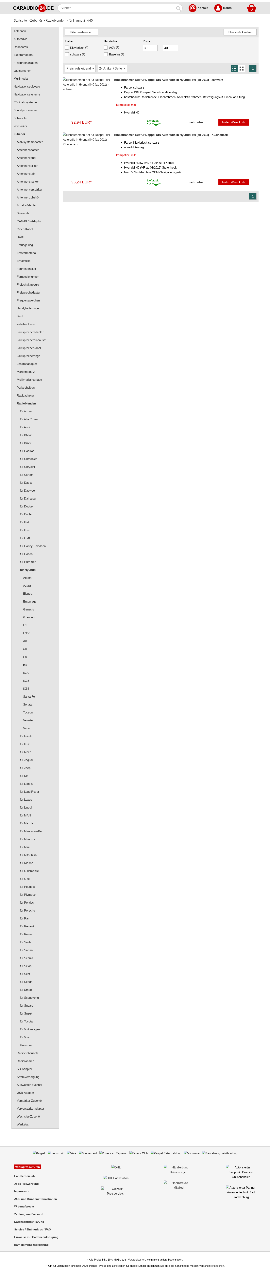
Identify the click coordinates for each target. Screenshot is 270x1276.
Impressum (21, 1191)
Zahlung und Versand (28, 1214)
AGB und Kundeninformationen (35, 1199)
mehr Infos (196, 122)
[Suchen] (179, 8)
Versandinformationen (211, 1265)
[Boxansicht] (241, 68)
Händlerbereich (24, 1176)
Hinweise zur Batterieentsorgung (36, 1237)
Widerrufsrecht (24, 1206)
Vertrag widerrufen (27, 1166)
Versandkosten (136, 1259)
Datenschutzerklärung (29, 1221)
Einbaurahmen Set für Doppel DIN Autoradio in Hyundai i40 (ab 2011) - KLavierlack (171, 134)
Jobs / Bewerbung (26, 1183)
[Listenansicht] (234, 68)
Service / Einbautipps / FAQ (32, 1229)
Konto (227, 8)
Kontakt (202, 8)
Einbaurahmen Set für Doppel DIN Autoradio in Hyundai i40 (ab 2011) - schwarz (168, 79)
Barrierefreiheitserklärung (31, 1244)
